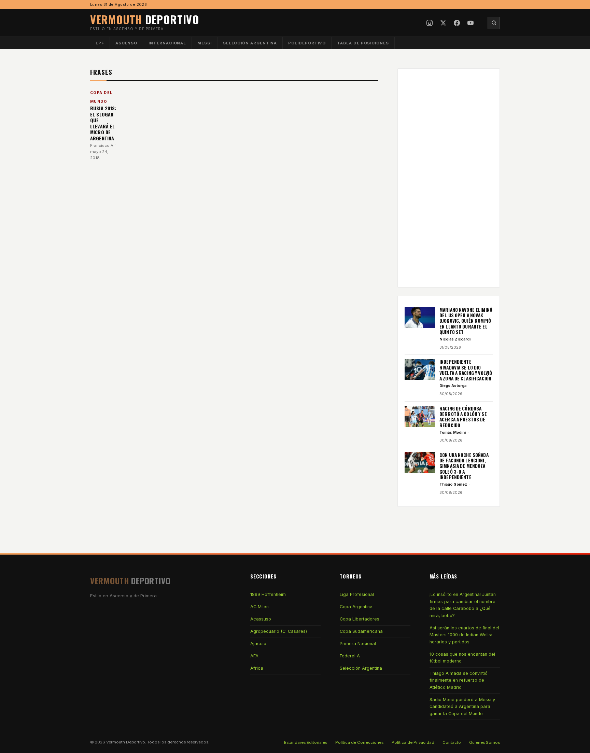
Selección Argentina (250, 43)
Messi (204, 43)
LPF (100, 43)
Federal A (350, 655)
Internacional (167, 43)
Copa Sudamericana (361, 631)
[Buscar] (494, 23)
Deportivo (144, 19)
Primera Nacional (358, 643)
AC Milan (259, 606)
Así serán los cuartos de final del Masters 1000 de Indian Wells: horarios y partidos (464, 634)
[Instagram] (429, 23)
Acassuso (260, 619)
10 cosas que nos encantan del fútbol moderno (462, 658)
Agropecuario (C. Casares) (278, 631)
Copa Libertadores (359, 619)
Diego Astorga (452, 385)
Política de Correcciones (359, 742)
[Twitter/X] (443, 23)
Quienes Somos (484, 742)
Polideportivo (307, 43)
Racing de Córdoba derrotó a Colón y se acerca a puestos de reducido (463, 417)
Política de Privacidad (413, 742)
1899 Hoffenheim (268, 594)
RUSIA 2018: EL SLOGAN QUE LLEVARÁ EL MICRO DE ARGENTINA (103, 123)
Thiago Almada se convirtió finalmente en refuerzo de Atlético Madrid (459, 680)
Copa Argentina (356, 606)
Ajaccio (258, 643)
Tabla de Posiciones (363, 43)
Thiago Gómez (453, 484)
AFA (254, 655)
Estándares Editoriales (305, 742)
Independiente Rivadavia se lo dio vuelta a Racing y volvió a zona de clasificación (465, 370)
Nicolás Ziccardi (454, 339)
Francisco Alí (102, 145)
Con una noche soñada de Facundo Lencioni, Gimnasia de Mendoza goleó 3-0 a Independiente (464, 465)
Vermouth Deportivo (125, 742)
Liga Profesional (357, 594)
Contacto (451, 742)
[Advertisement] (449, 177)
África (256, 668)
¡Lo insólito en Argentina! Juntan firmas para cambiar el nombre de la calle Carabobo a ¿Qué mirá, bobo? (463, 605)
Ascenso (126, 43)
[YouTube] (470, 23)
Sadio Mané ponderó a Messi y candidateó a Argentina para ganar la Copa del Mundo (462, 706)
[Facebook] (457, 23)
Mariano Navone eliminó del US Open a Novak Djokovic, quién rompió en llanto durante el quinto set (465, 320)
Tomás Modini (452, 432)
